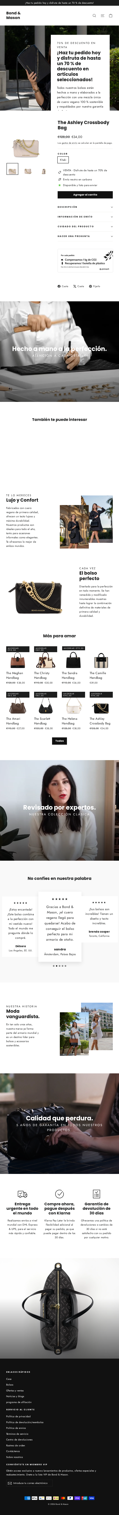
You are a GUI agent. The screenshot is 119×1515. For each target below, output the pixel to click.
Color (63, 154)
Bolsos (9, 1384)
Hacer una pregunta (74, 236)
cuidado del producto (76, 226)
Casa (9, 1379)
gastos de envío (69, 142)
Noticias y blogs (15, 1396)
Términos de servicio (17, 1434)
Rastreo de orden (15, 1445)
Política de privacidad (18, 1416)
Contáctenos (13, 1451)
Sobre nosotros (14, 1457)
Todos (59, 741)
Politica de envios (16, 1428)
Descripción (67, 207)
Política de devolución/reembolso (25, 1422)
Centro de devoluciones (19, 1439)
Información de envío (75, 216)
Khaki (63, 160)
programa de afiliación (18, 1402)
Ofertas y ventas (15, 1390)
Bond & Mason (13, 15)
